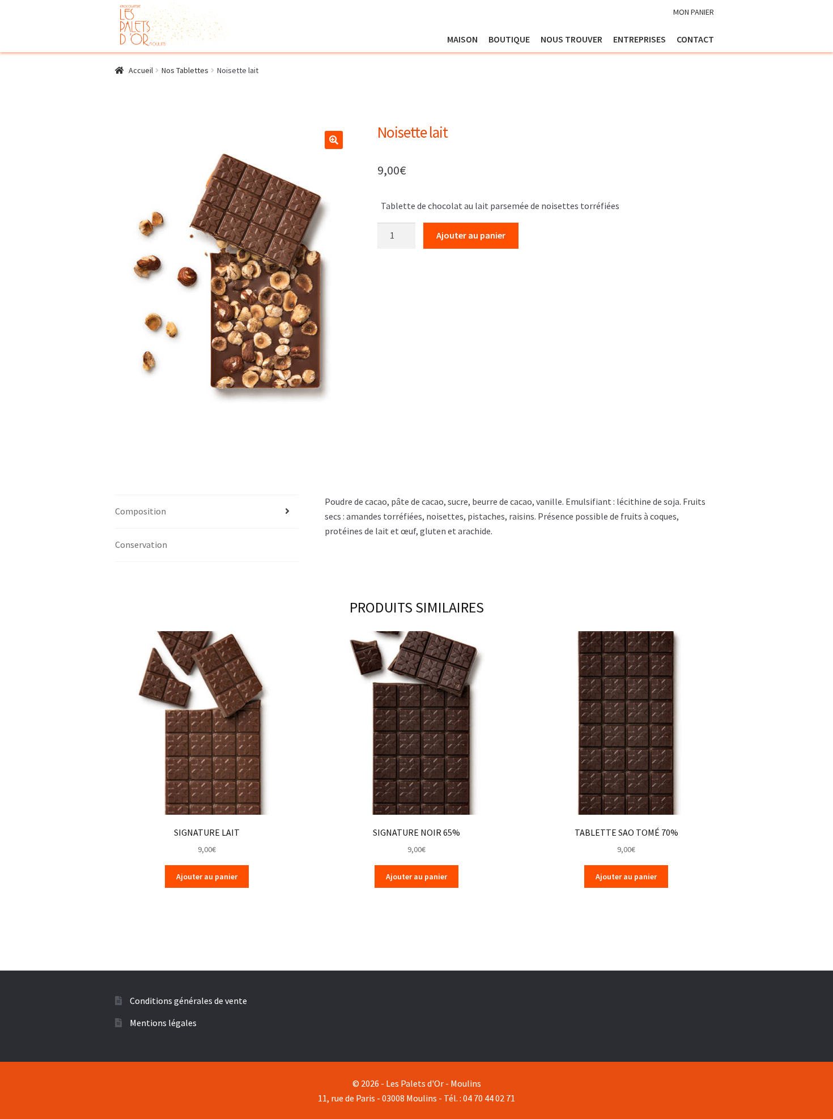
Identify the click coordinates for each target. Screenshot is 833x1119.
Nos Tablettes (185, 70)
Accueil (141, 70)
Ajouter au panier (470, 235)
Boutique (509, 39)
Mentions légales (163, 1022)
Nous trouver (571, 39)
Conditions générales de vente (188, 1000)
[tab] (207, 512)
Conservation (141, 544)
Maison (462, 39)
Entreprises (639, 39)
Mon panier (693, 12)
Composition (140, 511)
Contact (695, 39)
